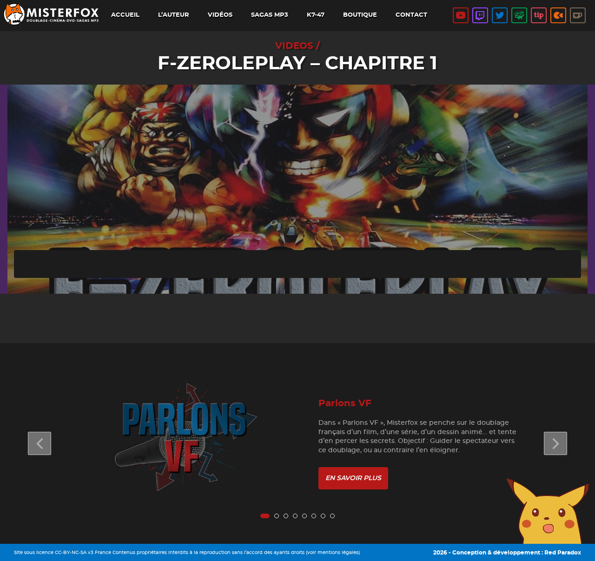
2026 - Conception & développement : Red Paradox (507, 552)
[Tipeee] (539, 15)
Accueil (125, 15)
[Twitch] (480, 15)
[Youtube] (461, 15)
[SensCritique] (519, 15)
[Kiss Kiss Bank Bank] (558, 15)
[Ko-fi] (578, 15)
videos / (297, 46)
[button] (555, 443)
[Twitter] (500, 15)
